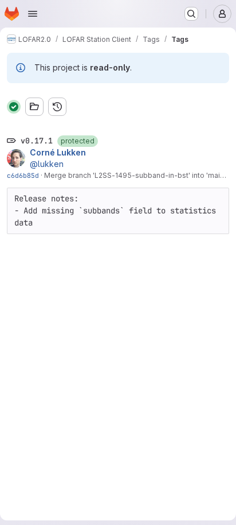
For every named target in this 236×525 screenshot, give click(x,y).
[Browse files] (34, 107)
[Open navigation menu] (32, 14)
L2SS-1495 (113, 175)
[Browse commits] (57, 107)
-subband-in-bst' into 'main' (179, 175)
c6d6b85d (23, 175)
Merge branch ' (69, 175)
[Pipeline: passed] (14, 107)
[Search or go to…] (191, 14)
